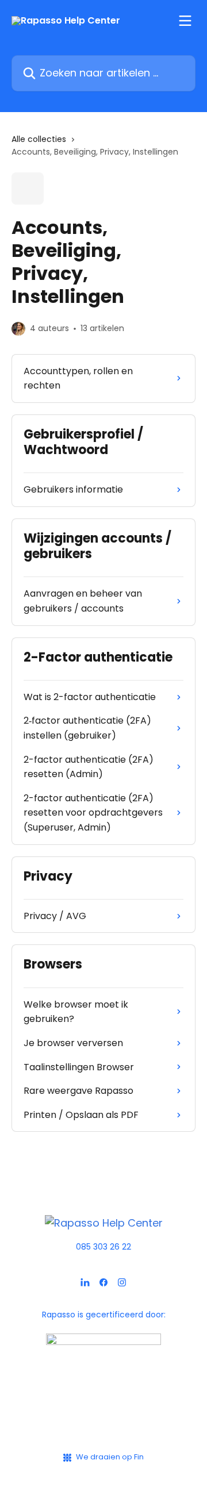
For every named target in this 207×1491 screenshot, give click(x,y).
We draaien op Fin (110, 1456)
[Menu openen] (185, 21)
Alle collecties (39, 139)
